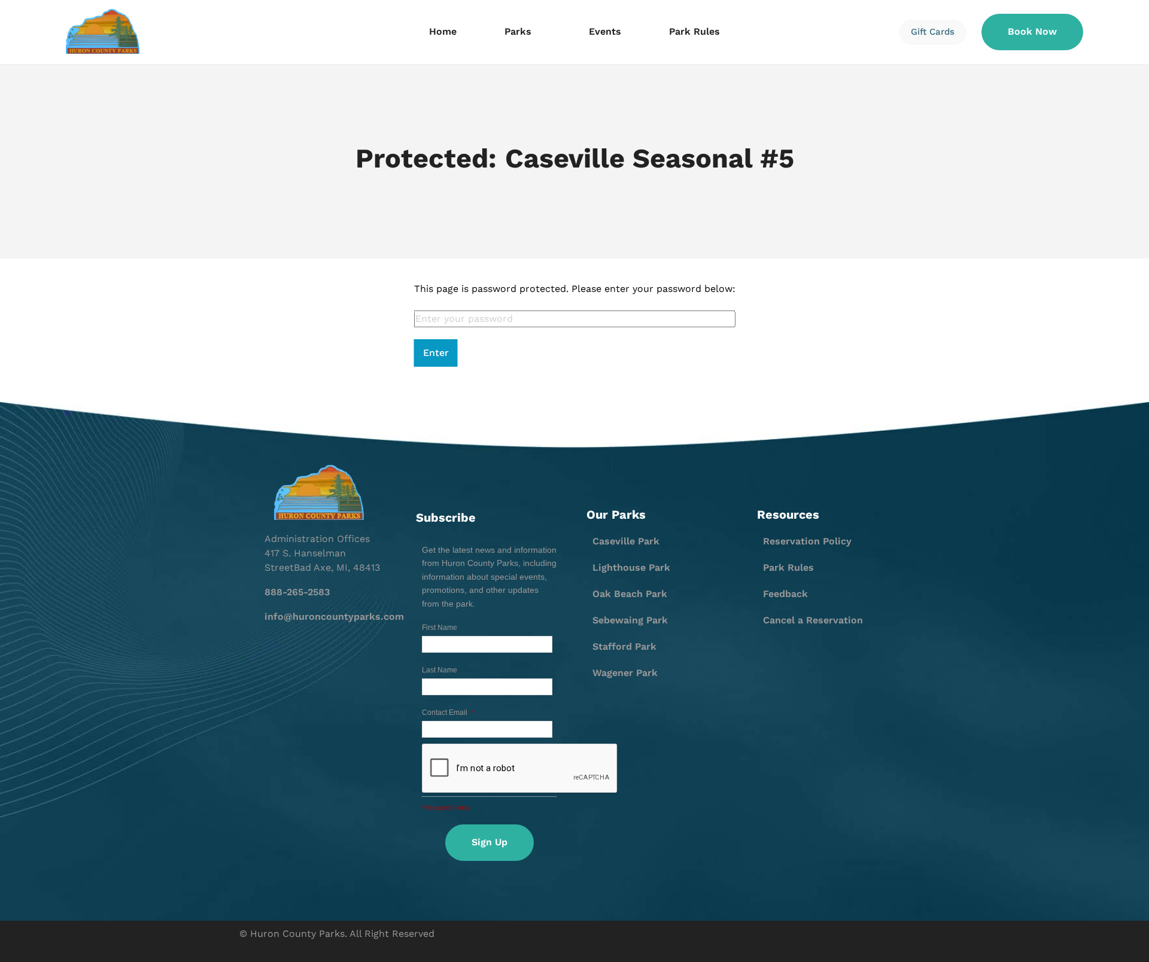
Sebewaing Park (630, 620)
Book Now (1032, 31)
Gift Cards (933, 31)
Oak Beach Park (629, 593)
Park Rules (694, 31)
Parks (517, 31)
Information (258, 90)
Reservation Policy (807, 541)
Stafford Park (624, 646)
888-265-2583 (297, 592)
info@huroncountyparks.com (334, 616)
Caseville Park (625, 541)
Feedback (785, 593)
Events (605, 31)
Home (443, 31)
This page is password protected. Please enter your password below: (574, 288)
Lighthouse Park (631, 567)
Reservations (261, 110)
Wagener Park (625, 672)
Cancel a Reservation (813, 620)
